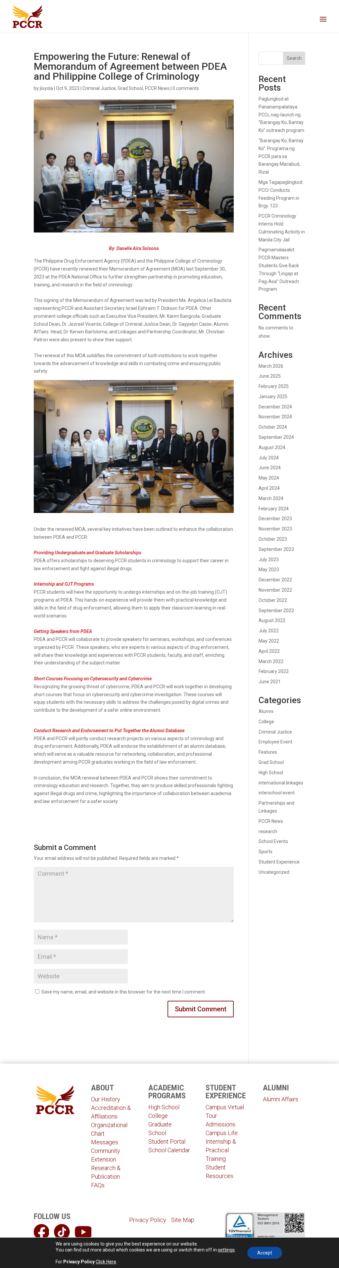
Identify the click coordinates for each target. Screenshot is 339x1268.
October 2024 (273, 427)
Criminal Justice (99, 88)
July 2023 (269, 559)
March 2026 (271, 366)
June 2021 (270, 681)
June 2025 (270, 376)
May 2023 (269, 569)
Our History (105, 1099)
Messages (104, 1142)
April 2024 (269, 488)
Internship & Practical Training (221, 1150)
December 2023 (275, 518)
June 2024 (270, 467)
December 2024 (275, 406)
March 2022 (271, 661)
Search (294, 58)
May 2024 (269, 478)
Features (268, 752)
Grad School (130, 88)
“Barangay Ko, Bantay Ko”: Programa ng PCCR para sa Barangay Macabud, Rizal (281, 156)
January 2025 (273, 396)
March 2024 (271, 498)
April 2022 (269, 651)
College (266, 721)
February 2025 (274, 386)
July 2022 (269, 630)
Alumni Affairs (280, 1099)
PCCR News (157, 88)
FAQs (98, 1185)
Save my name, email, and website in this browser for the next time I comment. (123, 991)
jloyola (46, 88)
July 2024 (269, 457)
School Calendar (169, 1150)
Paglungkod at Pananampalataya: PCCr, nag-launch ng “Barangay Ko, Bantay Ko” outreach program (281, 114)
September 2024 (276, 437)
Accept (264, 1252)
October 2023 (273, 539)
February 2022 (274, 671)
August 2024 (272, 447)
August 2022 (272, 620)
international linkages (281, 782)
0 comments (185, 88)
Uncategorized (274, 872)
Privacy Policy (147, 1219)
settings (226, 1249)
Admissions (220, 1124)
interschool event (277, 792)
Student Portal (166, 1141)
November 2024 (275, 416)
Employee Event (275, 741)
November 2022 (275, 590)
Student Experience (279, 862)
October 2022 (273, 600)
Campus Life (222, 1132)
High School (271, 772)
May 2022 (269, 641)
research (268, 831)
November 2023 (275, 528)
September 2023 (276, 549)
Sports (265, 851)
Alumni (266, 711)
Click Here (106, 1261)
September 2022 (276, 610)
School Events (273, 841)
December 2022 (275, 579)
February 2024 (274, 508)
